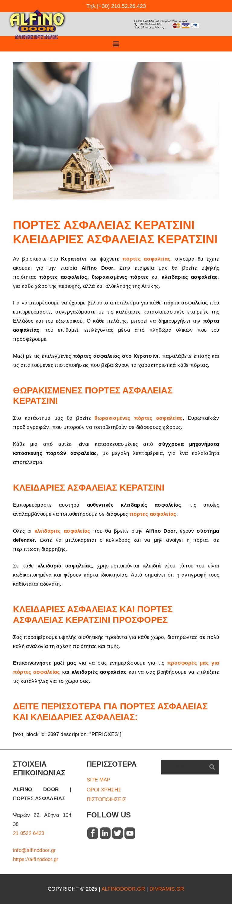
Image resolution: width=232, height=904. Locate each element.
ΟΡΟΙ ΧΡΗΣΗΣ (104, 790)
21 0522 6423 (28, 833)
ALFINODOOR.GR (123, 889)
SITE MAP (98, 780)
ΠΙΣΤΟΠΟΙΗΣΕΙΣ (106, 799)
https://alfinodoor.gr (36, 859)
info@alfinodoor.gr (34, 850)
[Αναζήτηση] (212, 767)
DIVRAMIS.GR (167, 889)
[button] (116, 44)
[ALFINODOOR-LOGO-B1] (37, 24)
